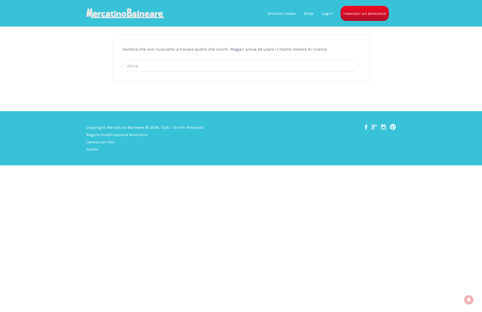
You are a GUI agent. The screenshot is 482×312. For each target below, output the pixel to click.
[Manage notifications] (468, 299)
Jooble (92, 149)
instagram (383, 127)
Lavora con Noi (100, 141)
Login (327, 13)
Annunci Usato (281, 13)
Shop (309, 13)
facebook (366, 127)
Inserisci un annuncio (364, 13)
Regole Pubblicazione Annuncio (117, 134)
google (374, 127)
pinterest (393, 127)
